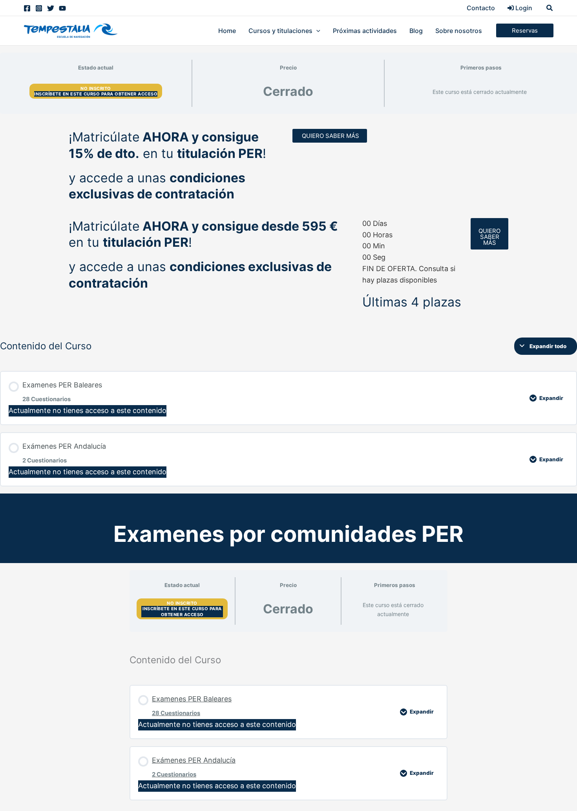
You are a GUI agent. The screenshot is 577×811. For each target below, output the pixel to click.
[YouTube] (62, 8)
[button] (549, 8)
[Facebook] (27, 8)
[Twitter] (50, 8)
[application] (316, 30)
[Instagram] (38, 8)
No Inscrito (95, 88)
